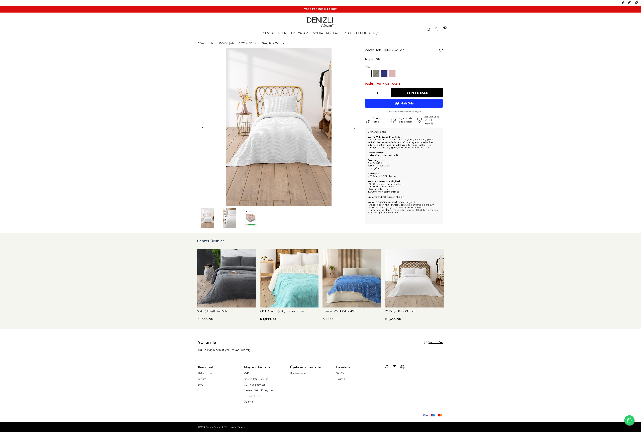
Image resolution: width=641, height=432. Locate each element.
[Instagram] (394, 367)
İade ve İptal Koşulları (256, 379)
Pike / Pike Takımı (272, 43)
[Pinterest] (402, 367)
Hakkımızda (205, 373)
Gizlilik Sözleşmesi (254, 384)
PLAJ (347, 33)
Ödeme (248, 401)
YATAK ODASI (248, 43)
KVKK (247, 373)
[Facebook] (386, 367)
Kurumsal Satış (252, 396)
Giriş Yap (341, 373)
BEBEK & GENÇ (367, 33)
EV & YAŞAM (299, 33)
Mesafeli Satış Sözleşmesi (259, 390)
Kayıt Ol (340, 379)
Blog (200, 384)
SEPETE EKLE (417, 92)
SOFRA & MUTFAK (326, 33)
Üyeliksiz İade (298, 373)
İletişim (202, 379)
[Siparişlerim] (436, 29)
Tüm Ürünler (206, 43)
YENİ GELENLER (274, 33)
